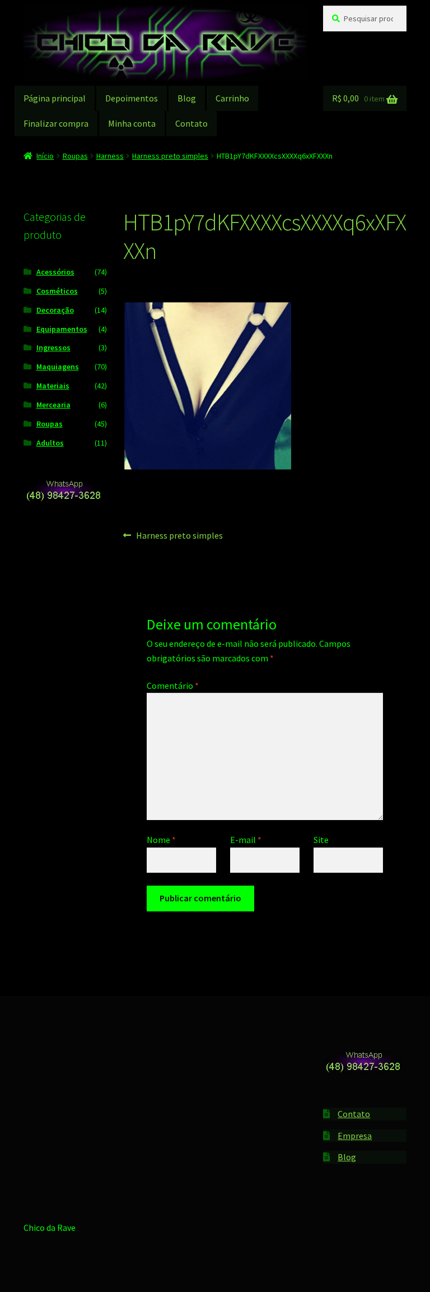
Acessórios (55, 272)
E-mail (245, 839)
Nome (161, 839)
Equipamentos (61, 329)
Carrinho (232, 98)
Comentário (173, 685)
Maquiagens (57, 367)
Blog (186, 98)
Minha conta (132, 123)
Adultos (50, 443)
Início (45, 156)
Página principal (55, 98)
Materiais (52, 386)
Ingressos (53, 347)
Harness (110, 156)
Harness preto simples (170, 156)
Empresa (355, 1135)
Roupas (75, 156)
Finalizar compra (56, 123)
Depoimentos (131, 98)
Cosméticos (57, 291)
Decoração (55, 310)
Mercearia (53, 405)
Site (321, 839)
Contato (191, 123)
